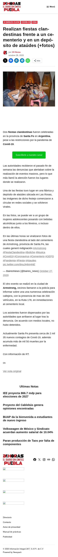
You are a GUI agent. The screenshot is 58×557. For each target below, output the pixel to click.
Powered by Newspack (12, 552)
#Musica (40, 252)
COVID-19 (26, 22)
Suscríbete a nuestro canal (29, 155)
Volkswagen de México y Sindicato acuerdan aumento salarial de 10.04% (28, 430)
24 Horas (16, 52)
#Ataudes (30, 260)
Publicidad (7, 537)
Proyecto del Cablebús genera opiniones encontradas (23, 406)
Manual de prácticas (12, 532)
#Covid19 (8, 256)
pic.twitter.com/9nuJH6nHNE (19, 264)
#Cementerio (37, 256)
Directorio (7, 517)
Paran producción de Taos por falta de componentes (28, 442)
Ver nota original (12, 371)
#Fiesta (20, 260)
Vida (34, 22)
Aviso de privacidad (11, 527)
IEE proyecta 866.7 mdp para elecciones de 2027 (22, 395)
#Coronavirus (21, 256)
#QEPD (49, 256)
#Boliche (30, 252)
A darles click (11, 22)
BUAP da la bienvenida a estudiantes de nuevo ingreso (27, 418)
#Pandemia (9, 260)
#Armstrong (39, 248)
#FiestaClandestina (14, 252)
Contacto (7, 522)
